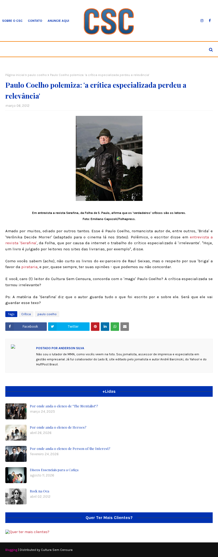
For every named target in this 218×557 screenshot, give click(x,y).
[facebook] (209, 20)
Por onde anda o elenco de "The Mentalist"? (64, 406)
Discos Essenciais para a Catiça (54, 469)
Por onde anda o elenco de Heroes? (58, 427)
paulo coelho (37, 75)
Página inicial (14, 75)
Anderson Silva (71, 348)
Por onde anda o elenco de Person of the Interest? (70, 448)
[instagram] (202, 20)
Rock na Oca (39, 491)
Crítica (26, 314)
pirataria (29, 266)
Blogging (11, 550)
